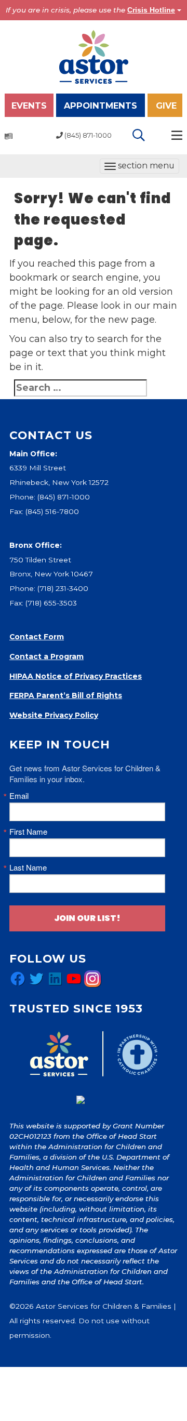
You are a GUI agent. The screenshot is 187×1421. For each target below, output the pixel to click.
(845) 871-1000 (63, 497)
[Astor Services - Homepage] (94, 56)
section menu (139, 167)
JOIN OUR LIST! (87, 918)
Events (29, 105)
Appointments (100, 105)
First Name (28, 831)
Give (166, 105)
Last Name (28, 867)
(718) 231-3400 (62, 588)
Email (19, 795)
